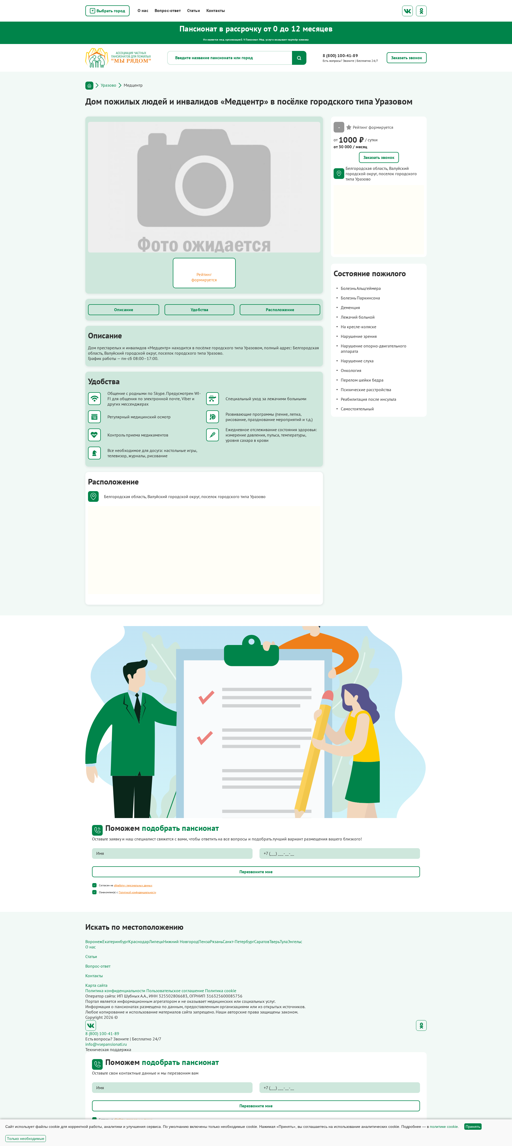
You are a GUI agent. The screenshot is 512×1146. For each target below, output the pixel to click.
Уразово (108, 85)
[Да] (94, 885)
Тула (284, 941)
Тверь (274, 941)
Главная (89, 86)
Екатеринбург (115, 941)
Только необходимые (25, 1138)
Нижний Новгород (180, 941)
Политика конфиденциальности (115, 990)
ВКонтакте (407, 11)
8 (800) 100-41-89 (340, 55)
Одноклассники (421, 11)
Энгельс (295, 941)
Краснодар (138, 941)
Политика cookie (220, 990)
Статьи (193, 10)
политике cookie (444, 1126)
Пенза (204, 941)
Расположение (280, 309)
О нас (143, 10)
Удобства (199, 309)
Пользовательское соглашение (175, 990)
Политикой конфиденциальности (137, 892)
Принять (473, 1126)
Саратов (261, 941)
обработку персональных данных (133, 885)
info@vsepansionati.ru (106, 1044)
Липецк (156, 941)
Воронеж (93, 941)
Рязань (216, 941)
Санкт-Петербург (238, 941)
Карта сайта (96, 985)
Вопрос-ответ (168, 10)
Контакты (215, 10)
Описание (123, 309)
